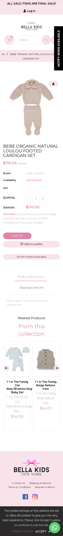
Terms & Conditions (19, 487)
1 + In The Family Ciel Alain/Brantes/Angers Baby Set (17, 387)
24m (51, 355)
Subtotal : (9, 207)
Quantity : (9, 197)
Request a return (45, 487)
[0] (8, 40)
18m (42, 355)
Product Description (31, 276)
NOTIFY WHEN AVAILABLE (31, 256)
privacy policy (22, 531)
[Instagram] (36, 498)
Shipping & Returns (31, 287)
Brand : (7, 173)
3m (15, 355)
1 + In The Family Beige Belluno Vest (46, 385)
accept (43, 531)
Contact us (18, 483)
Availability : (10, 180)
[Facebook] (26, 498)
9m (22, 355)
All (3, 54)
